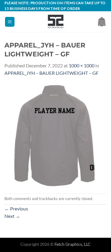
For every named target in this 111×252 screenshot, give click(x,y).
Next (12, 216)
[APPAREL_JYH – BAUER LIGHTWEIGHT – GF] (55, 134)
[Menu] (10, 22)
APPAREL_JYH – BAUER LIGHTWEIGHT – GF (51, 73)
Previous (16, 208)
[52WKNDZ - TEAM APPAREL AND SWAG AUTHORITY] (55, 21)
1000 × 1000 (81, 65)
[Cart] (102, 21)
